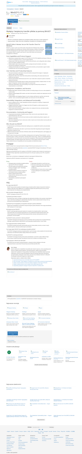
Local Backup (9, 445)
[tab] (9, 28)
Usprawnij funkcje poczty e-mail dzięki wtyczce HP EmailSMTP (26, 259)
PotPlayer (24, 311)
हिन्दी (43, 432)
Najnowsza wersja (12, 21)
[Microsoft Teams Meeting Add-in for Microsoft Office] (29, 318)
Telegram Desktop (10, 311)
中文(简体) (68, 431)
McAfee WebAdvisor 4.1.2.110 (58, 358)
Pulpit (56, 78)
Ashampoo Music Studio (12, 322)
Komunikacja (69, 76)
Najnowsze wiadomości (35, 2)
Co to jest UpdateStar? (58, 437)
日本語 (29, 431)
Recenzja (9, 28)
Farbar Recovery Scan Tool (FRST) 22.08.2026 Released (64, 416)
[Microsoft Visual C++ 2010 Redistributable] (64, 53)
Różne (68, 85)
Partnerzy (44, 440)
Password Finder (10, 443)
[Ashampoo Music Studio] (12, 318)
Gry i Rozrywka (69, 78)
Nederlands (36, 431)
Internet (71, 80)
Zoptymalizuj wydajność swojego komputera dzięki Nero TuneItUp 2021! (28, 265)
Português (45, 431)
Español (16, 431)
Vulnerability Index (34, 440)
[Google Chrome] (59, 39)
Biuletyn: (30, 427)
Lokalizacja (68, 442)
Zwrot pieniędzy (21, 445)
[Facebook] (8, 23)
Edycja (21, 28)
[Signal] (40, 308)
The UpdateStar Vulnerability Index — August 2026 (41, 416)
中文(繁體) (73, 431)
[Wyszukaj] (74, 2)
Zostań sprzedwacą (70, 440)
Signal (39, 311)
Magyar (39, 432)
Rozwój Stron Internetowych (61, 85)
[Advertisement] (29, 286)
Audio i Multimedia (58, 76)
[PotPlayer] (25, 308)
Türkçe (58, 431)
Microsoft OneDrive (80, 48)
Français (21, 431)
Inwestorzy (56, 442)
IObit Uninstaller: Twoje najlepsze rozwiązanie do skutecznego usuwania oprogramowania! (32, 261)
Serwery (64, 82)
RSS (31, 442)
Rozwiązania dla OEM (46, 438)
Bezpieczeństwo (58, 82)
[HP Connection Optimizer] (44, 318)
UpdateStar (25, 148)
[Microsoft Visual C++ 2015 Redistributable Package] (66, 60)
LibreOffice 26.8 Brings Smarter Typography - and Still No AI (17, 400)
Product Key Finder (11, 442)
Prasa (55, 438)
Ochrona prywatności (23, 442)
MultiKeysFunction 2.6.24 (34, 358)
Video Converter (10, 447)
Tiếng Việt (63, 431)
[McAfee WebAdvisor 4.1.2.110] (59, 352)
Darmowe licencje (69, 443)
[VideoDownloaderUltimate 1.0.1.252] (72, 352)
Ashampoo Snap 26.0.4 (22, 357)
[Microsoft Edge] (59, 43)
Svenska (54, 431)
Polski (41, 431)
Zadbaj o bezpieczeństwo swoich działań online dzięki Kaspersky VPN (28, 264)
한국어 (32, 431)
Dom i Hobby (66, 80)
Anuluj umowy (21, 444)
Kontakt (20, 440)
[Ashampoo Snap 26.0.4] (23, 351)
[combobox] (63, 2)
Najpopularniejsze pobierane (34, 1)
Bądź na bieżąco (11, 340)
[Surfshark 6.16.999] (47, 351)
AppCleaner (9, 450)
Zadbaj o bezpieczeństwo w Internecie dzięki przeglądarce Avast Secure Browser (30, 262)
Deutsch (12, 431)
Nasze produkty (25, 1)
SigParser (9, 448)
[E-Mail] (11, 23)
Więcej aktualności (41, 419)
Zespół (55, 440)
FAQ (19, 438)
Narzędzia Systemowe (59, 84)
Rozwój (59, 78)
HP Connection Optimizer (44, 322)
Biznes (64, 76)
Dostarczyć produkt (70, 445)
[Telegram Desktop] (11, 308)
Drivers (8, 440)
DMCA (19, 437)
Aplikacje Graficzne (59, 80)
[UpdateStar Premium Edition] (62, 32)
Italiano (25, 431)
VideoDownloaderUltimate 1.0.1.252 (71, 358)
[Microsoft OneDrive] (60, 47)
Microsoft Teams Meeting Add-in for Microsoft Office (28, 324)
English (8, 431)
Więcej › (56, 70)
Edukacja (63, 78)
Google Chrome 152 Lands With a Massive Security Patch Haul (40, 400)
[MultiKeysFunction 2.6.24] (35, 352)
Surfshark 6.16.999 (46, 356)
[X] (9, 23)
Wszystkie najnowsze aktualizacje (41, 364)
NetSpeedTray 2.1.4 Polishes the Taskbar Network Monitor (63, 400)
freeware (57, 92)
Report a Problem (15, 23)
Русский (50, 431)
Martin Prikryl (13, 14)
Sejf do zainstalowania (24, 20)
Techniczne (15, 28)
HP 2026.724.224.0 (10, 357)
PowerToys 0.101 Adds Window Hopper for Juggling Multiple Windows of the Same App (16, 416)
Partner (43, 437)
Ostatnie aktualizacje (44, 1)
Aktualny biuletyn (58, 103)
